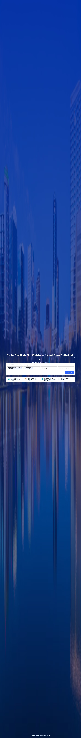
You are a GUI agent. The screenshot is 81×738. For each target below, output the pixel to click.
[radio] (11, 365)
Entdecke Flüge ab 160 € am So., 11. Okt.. (40, 362)
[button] (69, 2)
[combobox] (33, 368)
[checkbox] (34, 365)
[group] (15, 368)
